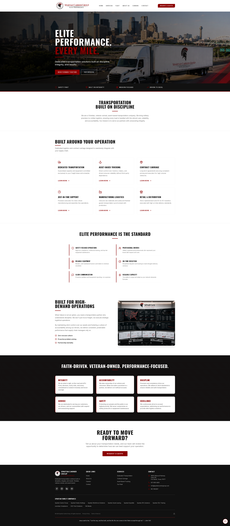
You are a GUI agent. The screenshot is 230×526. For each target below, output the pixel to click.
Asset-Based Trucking (123, 481)
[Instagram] (62, 488)
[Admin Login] (174, 514)
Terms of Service (95, 513)
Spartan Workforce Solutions (96, 503)
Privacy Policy (86, 513)
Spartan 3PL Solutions (143, 503)
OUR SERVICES (89, 72)
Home (101, 5)
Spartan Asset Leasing (114, 503)
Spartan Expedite (129, 503)
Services (109, 5)
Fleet (118, 5)
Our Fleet (120, 484)
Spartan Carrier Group (61, 503)
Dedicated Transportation (124, 475)
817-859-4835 (155, 482)
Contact (145, 5)
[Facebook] (57, 488)
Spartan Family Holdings (78, 503)
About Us (126, 5)
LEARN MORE (62, 181)
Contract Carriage (122, 478)
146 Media (88, 506)
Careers (135, 5)
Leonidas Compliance (61, 506)
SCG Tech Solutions (76, 506)
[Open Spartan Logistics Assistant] (225, 521)
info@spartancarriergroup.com (160, 486)
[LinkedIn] (67, 488)
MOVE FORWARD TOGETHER (67, 72)
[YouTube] (72, 488)
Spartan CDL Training (159, 503)
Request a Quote (166, 5)
